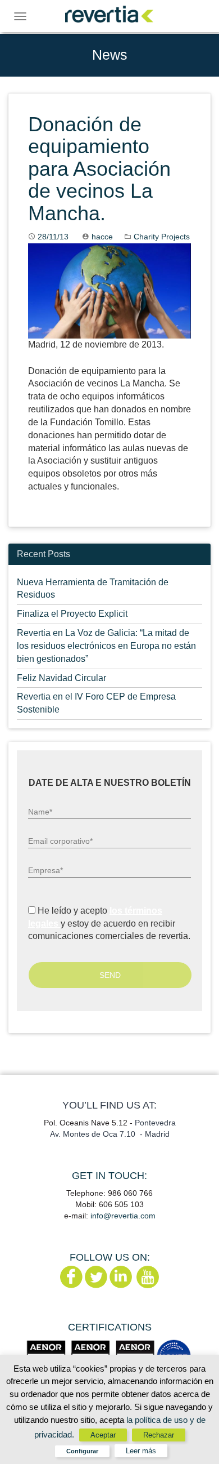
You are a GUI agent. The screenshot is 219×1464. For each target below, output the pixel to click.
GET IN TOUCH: (109, 1175)
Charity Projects (162, 236)
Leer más (141, 1451)
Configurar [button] (82, 1451)
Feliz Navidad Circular (61, 678)
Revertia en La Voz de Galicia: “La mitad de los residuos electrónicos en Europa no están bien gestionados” (106, 646)
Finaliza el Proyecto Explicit (72, 613)
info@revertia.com (123, 1215)
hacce (102, 236)
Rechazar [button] (158, 1435)
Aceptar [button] (103, 1435)
